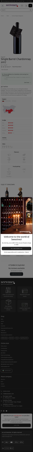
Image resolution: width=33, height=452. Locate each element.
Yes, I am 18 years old (16, 248)
